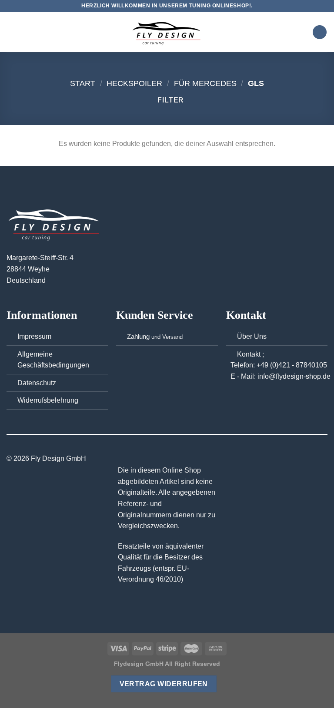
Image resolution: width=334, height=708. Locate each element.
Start (82, 83)
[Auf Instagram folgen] (167, 459)
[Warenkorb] (320, 32)
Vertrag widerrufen (164, 684)
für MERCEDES (205, 83)
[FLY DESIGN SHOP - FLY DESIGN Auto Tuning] (167, 32)
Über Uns (252, 336)
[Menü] (12, 32)
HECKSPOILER (134, 83)
